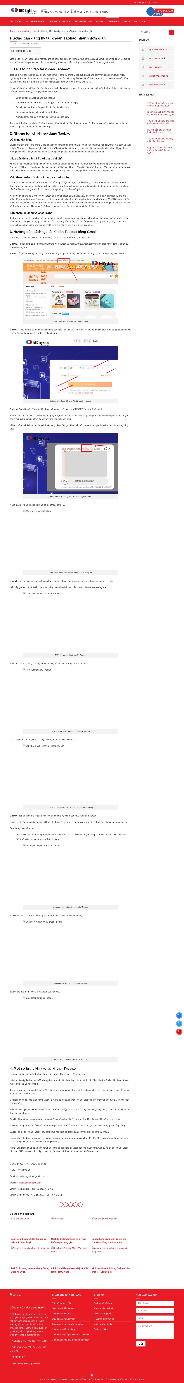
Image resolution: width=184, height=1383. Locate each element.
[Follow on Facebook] (162, 2)
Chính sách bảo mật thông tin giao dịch (70, 1340)
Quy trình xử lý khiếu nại (63, 1308)
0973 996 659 (18, 1357)
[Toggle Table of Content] (35, 51)
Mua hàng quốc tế (30, 31)
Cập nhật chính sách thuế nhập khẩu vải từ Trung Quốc (159, 150)
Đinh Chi (34, 43)
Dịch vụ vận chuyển (59, 21)
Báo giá (99, 21)
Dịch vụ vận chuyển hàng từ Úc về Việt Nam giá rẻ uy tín (160, 113)
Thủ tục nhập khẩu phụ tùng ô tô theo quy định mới (160, 122)
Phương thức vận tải (104, 1319)
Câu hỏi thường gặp (61, 1303)
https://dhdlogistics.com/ (30, 1183)
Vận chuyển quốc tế (158, 76)
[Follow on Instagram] (165, 2)
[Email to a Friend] (70, 1204)
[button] (173, 21)
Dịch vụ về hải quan (158, 50)
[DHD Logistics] (23, 10)
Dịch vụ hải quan (35, 21)
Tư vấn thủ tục (83, 21)
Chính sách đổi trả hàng (63, 1329)
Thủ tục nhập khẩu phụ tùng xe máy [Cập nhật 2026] (160, 104)
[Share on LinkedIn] (80, 1204)
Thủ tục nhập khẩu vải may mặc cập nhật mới (160, 140)
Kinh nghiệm (112, 21)
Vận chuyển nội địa (157, 85)
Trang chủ (14, 31)
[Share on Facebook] (61, 1204)
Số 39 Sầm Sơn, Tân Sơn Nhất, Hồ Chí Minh (90, 12)
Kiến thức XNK (130, 21)
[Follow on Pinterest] (170, 2)
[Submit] (171, 32)
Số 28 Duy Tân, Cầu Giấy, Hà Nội (55, 12)
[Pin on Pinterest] (75, 1204)
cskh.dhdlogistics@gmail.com (145, 2)
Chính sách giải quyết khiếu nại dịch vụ (70, 1334)
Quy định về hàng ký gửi (63, 1319)
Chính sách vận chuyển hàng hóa (68, 1324)
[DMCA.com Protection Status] (92, 1375)
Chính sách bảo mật (61, 1314)
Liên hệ (144, 21)
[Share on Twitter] (65, 1204)
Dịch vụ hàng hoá (157, 58)
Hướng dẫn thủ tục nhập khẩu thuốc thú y (159, 131)
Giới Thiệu (15, 21)
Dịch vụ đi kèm (155, 67)
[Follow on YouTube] (173, 2)
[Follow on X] (168, 2)
